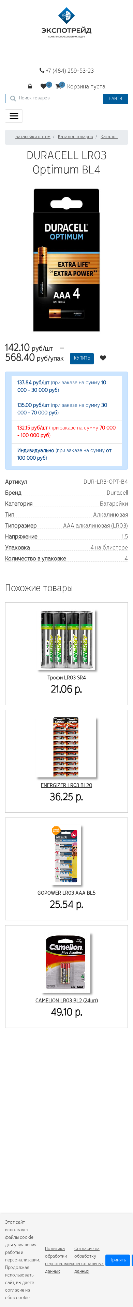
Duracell (117, 493)
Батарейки (114, 504)
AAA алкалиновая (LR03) (95, 526)
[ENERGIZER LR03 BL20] (66, 746)
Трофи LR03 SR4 (66, 678)
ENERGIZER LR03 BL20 (66, 785)
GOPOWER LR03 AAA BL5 (66, 893)
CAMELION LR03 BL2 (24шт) (66, 1001)
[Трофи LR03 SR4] (66, 639)
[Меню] (14, 116)
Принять (117, 1260)
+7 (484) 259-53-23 (69, 71)
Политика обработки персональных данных (59, 1260)
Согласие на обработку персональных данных (89, 1260)
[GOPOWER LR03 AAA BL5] (66, 854)
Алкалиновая (110, 515)
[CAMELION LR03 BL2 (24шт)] (65, 962)
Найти (115, 99)
